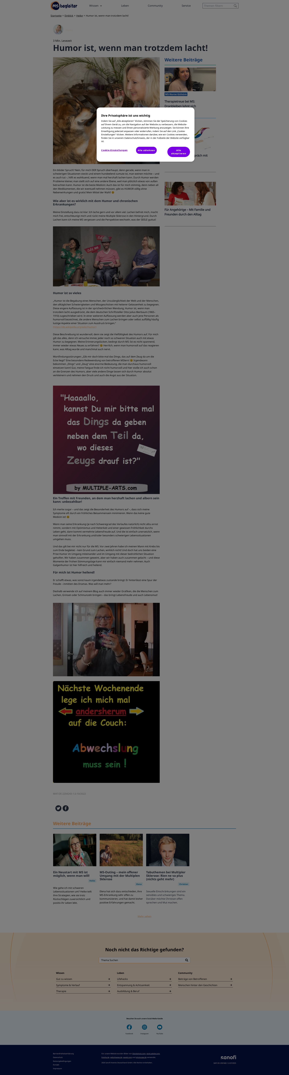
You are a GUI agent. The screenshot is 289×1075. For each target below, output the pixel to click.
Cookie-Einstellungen (114, 150)
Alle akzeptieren (178, 152)
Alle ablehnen (146, 150)
